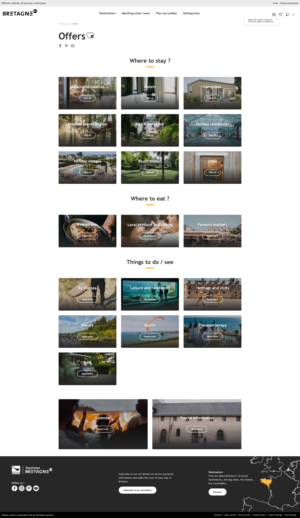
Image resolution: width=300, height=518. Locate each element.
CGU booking (290, 515)
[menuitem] (20, 13)
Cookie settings (275, 515)
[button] (287, 14)
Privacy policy (244, 515)
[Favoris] (281, 14)
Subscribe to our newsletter (137, 490)
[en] (293, 14)
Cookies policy (259, 515)
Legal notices (230, 515)
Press (275, 3)
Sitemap (218, 515)
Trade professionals (289, 3)
